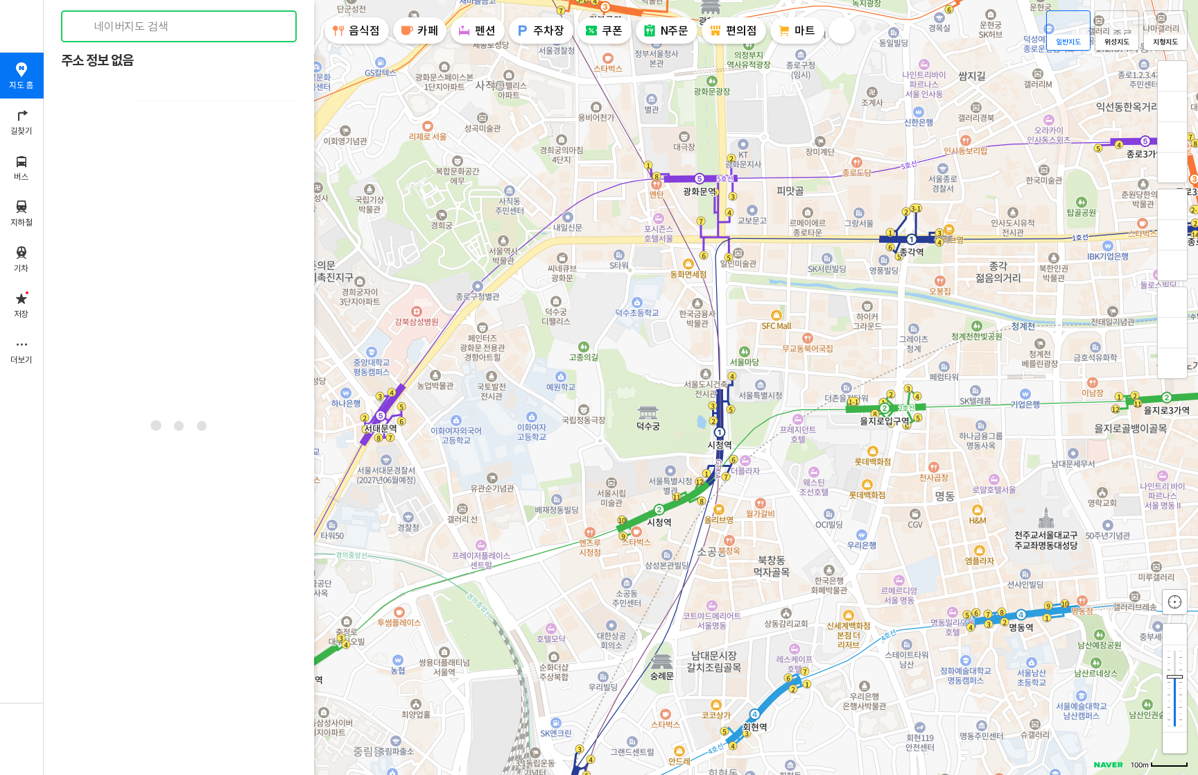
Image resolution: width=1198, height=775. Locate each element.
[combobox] (180, 26)
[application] (621, 387)
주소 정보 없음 (97, 61)
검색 (82, 26)
